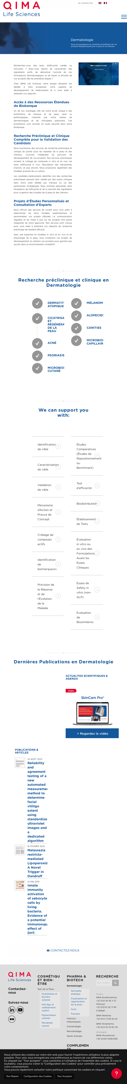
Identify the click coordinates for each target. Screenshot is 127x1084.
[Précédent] (73, 714)
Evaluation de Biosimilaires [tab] (85, 617)
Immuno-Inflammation (74, 1020)
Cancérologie (74, 1027)
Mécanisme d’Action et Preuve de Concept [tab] (45, 512)
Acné (52, 343)
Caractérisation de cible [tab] (48, 467)
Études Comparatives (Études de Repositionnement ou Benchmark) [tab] (89, 456)
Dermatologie (74, 986)
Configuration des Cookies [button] (38, 1076)
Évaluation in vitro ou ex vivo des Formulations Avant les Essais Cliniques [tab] (86, 553)
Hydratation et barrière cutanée (49, 997)
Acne (73, 1009)
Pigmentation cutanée (49, 1016)
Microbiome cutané (58, 369)
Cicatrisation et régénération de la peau (60, 325)
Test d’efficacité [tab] (84, 486)
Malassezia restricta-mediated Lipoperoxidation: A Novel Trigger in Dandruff (42, 863)
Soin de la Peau (46, 989)
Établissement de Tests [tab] (86, 521)
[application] (99, 73)
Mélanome (96, 303)
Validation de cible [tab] (44, 487)
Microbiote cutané (47, 1024)
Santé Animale (74, 1036)
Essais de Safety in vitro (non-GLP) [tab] (84, 590)
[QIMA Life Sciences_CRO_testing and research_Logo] (21, 12)
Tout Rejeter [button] (12, 1076)
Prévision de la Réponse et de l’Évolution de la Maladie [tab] (46, 596)
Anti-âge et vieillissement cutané (49, 1008)
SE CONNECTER (85, 3)
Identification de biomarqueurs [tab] (47, 564)
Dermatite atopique (57, 305)
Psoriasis (56, 355)
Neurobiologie (74, 1031)
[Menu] (122, 16)
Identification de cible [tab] (47, 447)
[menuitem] (122, 16)
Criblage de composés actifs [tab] (45, 540)
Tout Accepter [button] (64, 1076)
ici (107, 1070)
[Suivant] (111, 714)
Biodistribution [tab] (87, 503)
